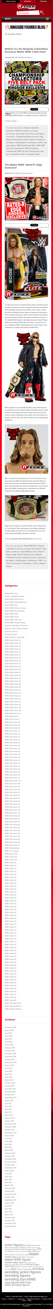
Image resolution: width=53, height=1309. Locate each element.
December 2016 (10, 1124)
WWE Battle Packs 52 (13, 690)
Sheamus (19, 1267)
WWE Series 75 (10, 936)
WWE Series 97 (10, 994)
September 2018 (11, 1062)
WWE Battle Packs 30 (13, 646)
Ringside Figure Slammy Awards (16, 628)
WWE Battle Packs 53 (13, 693)
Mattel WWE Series (12, 617)
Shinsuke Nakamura (29, 1266)
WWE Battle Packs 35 (13, 661)
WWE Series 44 (10, 874)
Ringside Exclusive (30, 557)
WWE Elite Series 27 (12, 719)
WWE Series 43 (10, 871)
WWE (40, 142)
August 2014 (9, 1203)
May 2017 (8, 1109)
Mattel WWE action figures (26, 1257)
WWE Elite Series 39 (12, 754)
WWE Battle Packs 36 (13, 664)
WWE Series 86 (10, 965)
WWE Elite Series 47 (12, 778)
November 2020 (10, 1027)
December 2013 (10, 1223)
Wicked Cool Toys (11, 631)
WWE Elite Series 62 (12, 822)
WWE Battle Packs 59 (13, 707)
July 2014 (8, 1206)
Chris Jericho (36, 1247)
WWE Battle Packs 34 (13, 658)
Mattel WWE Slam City (13, 620)
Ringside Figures (26, 57)
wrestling (38, 1268)
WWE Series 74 (10, 933)
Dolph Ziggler (32, 1249)
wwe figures (12, 1282)
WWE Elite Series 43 (12, 766)
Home (4, 1299)
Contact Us (20, 1299)
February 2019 (10, 1048)
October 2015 (9, 1165)
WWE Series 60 (10, 912)
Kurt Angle (26, 1254)
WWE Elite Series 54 (12, 801)
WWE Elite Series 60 (12, 816)
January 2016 (9, 1156)
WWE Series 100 (11, 854)
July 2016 (8, 1138)
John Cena (31, 1251)
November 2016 (10, 1127)
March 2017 (9, 1115)
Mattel (26, 139)
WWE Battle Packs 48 (13, 681)
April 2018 (8, 1077)
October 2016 (9, 1130)
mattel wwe (16, 552)
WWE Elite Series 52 (12, 795)
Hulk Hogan (15, 1251)
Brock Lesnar (27, 1247)
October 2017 (9, 1095)
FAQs (24, 1300)
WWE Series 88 (10, 971)
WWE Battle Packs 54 (13, 696)
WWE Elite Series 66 (12, 833)
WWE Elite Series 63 (12, 825)
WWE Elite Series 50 (12, 789)
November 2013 (10, 1226)
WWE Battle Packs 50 (13, 687)
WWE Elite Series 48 (12, 784)
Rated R (32, 139)
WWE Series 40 (10, 863)
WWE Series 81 (10, 953)
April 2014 (8, 1212)
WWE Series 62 (10, 918)
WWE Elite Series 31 (12, 731)
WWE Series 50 (10, 883)
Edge (41, 137)
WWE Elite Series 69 (12, 842)
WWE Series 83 (10, 959)
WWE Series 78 (10, 945)
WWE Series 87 (10, 968)
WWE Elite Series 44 (12, 769)
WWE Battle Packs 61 (13, 713)
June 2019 (8, 1036)
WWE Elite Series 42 (12, 763)
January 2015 (9, 1191)
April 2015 (8, 1182)
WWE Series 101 (11, 857)
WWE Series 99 (10, 1000)
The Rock (8, 1269)
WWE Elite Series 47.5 (13, 781)
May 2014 (8, 1209)
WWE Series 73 (10, 930)
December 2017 (10, 1089)
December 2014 (10, 1194)
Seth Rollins (10, 1266)
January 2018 (9, 1086)
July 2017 (8, 1103)
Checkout (43, 1)
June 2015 (8, 1177)
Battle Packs (36, 1245)
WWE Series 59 (10, 909)
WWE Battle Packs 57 (13, 702)
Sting (36, 1266)
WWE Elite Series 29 (12, 725)
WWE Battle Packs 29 (13, 643)
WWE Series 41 (10, 866)
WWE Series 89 (10, 974)
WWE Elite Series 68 (12, 839)
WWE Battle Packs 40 (13, 669)
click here (38, 539)
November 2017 (10, 1092)
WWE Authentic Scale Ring (14, 637)
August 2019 (9, 1030)
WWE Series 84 (10, 962)
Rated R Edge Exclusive (26, 555)
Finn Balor (8, 1251)
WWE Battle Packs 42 (13, 675)
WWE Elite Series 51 (12, 792)
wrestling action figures (23, 1272)
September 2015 (11, 1168)
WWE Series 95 (10, 991)
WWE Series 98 (10, 997)
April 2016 (8, 1147)
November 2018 (10, 1057)
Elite (39, 1249)
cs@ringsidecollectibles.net (38, 1296)
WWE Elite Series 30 (12, 728)
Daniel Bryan (10, 1249)
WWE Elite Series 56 (12, 804)
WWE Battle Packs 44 (13, 678)
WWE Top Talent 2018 (13, 1003)
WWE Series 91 (10, 980)
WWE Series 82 (10, 956)
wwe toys (25, 1282)
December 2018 (10, 1054)
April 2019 (8, 1042)
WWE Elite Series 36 (12, 746)
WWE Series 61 (10, 915)
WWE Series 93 (10, 986)
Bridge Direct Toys (11, 593)
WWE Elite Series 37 (12, 748)
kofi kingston (18, 1254)
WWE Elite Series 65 (12, 830)
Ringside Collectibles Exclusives (16, 626)
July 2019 (8, 1033)
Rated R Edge (11, 555)
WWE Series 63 (10, 921)
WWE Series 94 (10, 988)
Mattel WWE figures (18, 1259)
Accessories (10, 134)
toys (13, 1268)
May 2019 (8, 1039)
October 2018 (9, 1059)
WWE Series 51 (10, 886)
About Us (11, 1299)
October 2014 (9, 1197)
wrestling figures (21, 142)
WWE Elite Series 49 (12, 786)
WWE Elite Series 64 (12, 827)
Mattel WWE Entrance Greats (15, 608)
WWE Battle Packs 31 (13, 649)
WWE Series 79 (10, 947)
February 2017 (10, 1118)
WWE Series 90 (10, 977)
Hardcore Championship (14, 139)
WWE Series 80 (10, 950)
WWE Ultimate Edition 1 (13, 1006)
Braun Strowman (10, 1247)
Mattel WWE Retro (11, 614)
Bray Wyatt (18, 1247)
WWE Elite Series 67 (12, 836)
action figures (36, 549)
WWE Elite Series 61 (12, 819)
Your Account (11, 1)
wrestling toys (32, 142)
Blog (29, 1300)
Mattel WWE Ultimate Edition (15, 623)
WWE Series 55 (10, 898)
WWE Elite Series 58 (12, 810)
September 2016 (11, 1133)
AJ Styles (28, 1245)
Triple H (20, 1269)
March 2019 (9, 1045)
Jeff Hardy (23, 1251)
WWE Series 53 (10, 892)
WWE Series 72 (10, 927)
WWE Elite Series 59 (12, 813)
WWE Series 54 (10, 895)
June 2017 (8, 1106)
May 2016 (8, 1144)
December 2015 (10, 1159)
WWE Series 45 (10, 877)
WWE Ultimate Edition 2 (13, 1009)
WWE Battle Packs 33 (13, 655)
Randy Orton (31, 1263)
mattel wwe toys (14, 1262)
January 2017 (9, 1121)
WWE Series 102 (11, 860)
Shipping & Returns (33, 1299)
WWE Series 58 (10, 907)
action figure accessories (25, 134)
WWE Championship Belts (26, 145)
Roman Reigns (32, 1265)
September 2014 (11, 1200)
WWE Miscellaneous (22, 131)
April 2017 (8, 1112)
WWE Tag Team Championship (28, 151)
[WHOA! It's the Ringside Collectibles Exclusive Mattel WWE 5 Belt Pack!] (26, 82)
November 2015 (10, 1162)
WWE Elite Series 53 (12, 798)
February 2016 (10, 1153)
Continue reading (11, 121)
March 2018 (9, 1080)
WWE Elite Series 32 (12, 734)
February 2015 (10, 1188)
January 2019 (9, 1051)
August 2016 (9, 1136)
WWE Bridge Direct (12, 716)
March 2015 (9, 1185)
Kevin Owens (9, 1255)
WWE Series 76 (10, 939)
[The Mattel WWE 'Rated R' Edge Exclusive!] (26, 198)
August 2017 (9, 1100)
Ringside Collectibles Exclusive (15, 1265)
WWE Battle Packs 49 (13, 684)
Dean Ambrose (21, 1249)
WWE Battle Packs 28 (13, 640)
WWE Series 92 (10, 983)
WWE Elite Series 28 (12, 722)
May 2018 (8, 1074)
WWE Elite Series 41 (12, 760)
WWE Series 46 (10, 880)
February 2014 (10, 1218)
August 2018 (9, 1065)
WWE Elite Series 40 (12, 757)
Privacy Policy (47, 1299)
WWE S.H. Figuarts (12, 851)
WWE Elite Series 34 (12, 740)
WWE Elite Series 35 (12, 743)
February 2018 (10, 1083)
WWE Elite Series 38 (12, 751)
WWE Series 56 (10, 901)
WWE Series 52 (10, 889)
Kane (38, 1251)
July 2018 (8, 1068)
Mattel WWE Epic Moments (15, 611)
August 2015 (9, 1171)
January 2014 (9, 1220)
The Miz (41, 1266)
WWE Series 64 (10, 924)
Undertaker (27, 1269)
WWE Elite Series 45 (12, 772)
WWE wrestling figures (17, 1285)
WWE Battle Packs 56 (13, 699)
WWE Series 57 (10, 904)
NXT (25, 1263)
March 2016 (9, 1150)
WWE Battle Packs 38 (13, 666)
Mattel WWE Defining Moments (16, 602)
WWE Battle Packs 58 (13, 705)
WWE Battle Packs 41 (13, 672)
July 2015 (8, 1174)
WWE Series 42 (10, 868)
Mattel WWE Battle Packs (14, 599)
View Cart (27, 1)
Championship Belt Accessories (27, 137)
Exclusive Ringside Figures (14, 596)
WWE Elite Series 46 (12, 775)
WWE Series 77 (10, 942)
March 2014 (9, 1215)
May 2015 (8, 1179)
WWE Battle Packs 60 (13, 710)
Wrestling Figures (11, 634)
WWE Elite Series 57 (12, 807)
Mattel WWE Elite (30, 546)
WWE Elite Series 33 (12, 737)
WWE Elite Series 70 (12, 845)
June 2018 (8, 1071)
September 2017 (11, 1097)
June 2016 (8, 1141)
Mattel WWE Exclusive (29, 552)
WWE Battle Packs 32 (13, 652)
